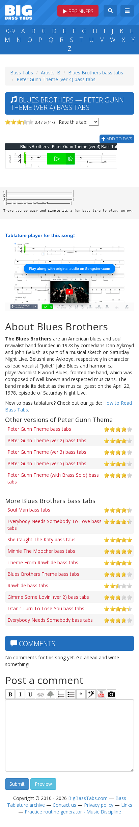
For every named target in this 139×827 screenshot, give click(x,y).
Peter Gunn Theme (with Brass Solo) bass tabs (53, 478)
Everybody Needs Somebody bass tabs (50, 620)
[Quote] (81, 694)
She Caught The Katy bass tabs (41, 539)
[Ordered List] (60, 694)
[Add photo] (111, 694)
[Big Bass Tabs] (18, 11)
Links (126, 805)
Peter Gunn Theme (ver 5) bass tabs (46, 463)
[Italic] (20, 694)
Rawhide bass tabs (27, 585)
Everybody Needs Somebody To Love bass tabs (54, 524)
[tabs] (91, 694)
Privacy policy (98, 805)
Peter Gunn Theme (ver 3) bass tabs (46, 452)
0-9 (10, 31)
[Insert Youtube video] (101, 694)
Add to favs (119, 139)
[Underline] (30, 694)
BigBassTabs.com (88, 798)
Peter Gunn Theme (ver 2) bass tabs (46, 440)
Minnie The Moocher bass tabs (41, 551)
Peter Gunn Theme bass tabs (39, 429)
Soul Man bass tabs (28, 509)
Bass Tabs (21, 72)
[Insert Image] (50, 694)
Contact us (64, 805)
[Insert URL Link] (40, 694)
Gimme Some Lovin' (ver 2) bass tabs (48, 597)
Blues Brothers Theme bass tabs (43, 574)
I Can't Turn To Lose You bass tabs (45, 608)
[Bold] (10, 694)
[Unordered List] (71, 694)
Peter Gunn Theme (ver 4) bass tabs (56, 79)
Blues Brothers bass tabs (95, 72)
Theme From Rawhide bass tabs (42, 562)
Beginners (80, 11)
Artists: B (50, 72)
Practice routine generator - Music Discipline (73, 811)
